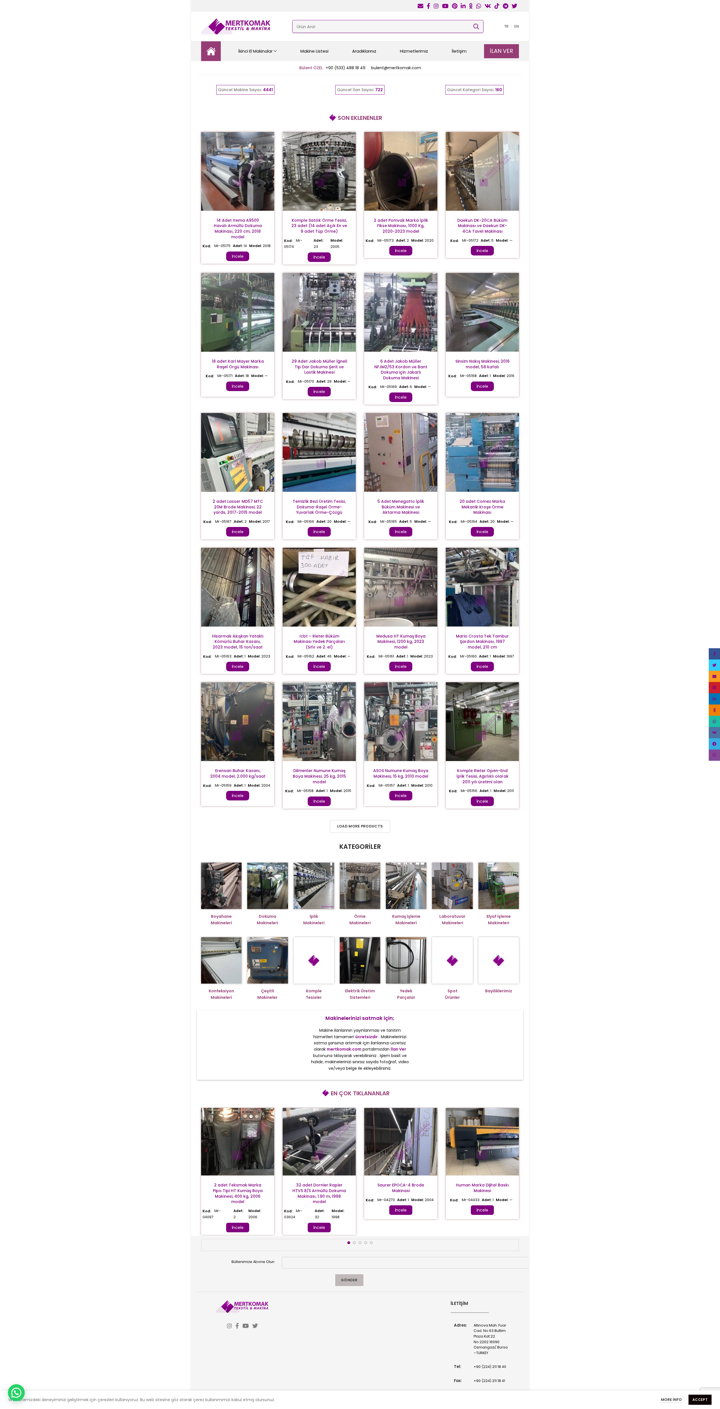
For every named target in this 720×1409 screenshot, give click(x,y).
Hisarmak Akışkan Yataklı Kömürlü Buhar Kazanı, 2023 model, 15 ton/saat (238, 641)
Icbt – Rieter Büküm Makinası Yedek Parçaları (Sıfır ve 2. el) (319, 641)
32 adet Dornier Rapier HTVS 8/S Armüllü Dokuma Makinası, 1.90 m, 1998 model (319, 1193)
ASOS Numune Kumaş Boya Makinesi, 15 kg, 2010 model (400, 773)
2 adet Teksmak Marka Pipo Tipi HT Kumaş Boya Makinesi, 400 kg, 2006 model (238, 1193)
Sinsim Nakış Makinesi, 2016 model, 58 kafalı (482, 364)
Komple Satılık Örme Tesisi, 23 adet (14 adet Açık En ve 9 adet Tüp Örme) (319, 225)
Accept (700, 1399)
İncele (238, 256)
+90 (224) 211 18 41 (489, 1380)
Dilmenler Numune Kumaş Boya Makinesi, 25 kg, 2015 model (319, 776)
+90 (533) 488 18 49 (345, 68)
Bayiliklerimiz (498, 991)
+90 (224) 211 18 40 (490, 1366)
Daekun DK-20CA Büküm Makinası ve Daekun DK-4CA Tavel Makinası (482, 225)
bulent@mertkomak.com (396, 68)
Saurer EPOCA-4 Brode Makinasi (400, 1187)
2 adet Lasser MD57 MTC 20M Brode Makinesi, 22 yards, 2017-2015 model (238, 507)
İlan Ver (398, 1049)
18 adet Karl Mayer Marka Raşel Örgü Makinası (238, 364)
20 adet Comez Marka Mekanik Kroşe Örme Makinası (482, 507)
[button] (16, 1392)
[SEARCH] (476, 26)
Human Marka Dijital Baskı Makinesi (482, 1187)
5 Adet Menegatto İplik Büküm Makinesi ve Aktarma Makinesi (400, 507)
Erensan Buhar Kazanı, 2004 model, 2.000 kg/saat (238, 773)
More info (671, 1399)
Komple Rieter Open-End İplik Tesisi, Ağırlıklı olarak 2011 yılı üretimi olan (482, 776)
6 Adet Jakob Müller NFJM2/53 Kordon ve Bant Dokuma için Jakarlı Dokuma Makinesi (400, 369)
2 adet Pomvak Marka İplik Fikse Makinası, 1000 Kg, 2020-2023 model (401, 225)
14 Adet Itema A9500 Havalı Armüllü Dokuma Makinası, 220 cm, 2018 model (238, 228)
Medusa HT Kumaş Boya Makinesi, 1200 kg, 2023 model (401, 641)
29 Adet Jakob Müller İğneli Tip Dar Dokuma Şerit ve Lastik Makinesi (319, 366)
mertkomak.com (344, 1049)
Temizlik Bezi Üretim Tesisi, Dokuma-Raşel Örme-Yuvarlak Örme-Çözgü (319, 507)
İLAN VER (501, 51)
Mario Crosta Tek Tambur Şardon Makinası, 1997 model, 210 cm (482, 641)
